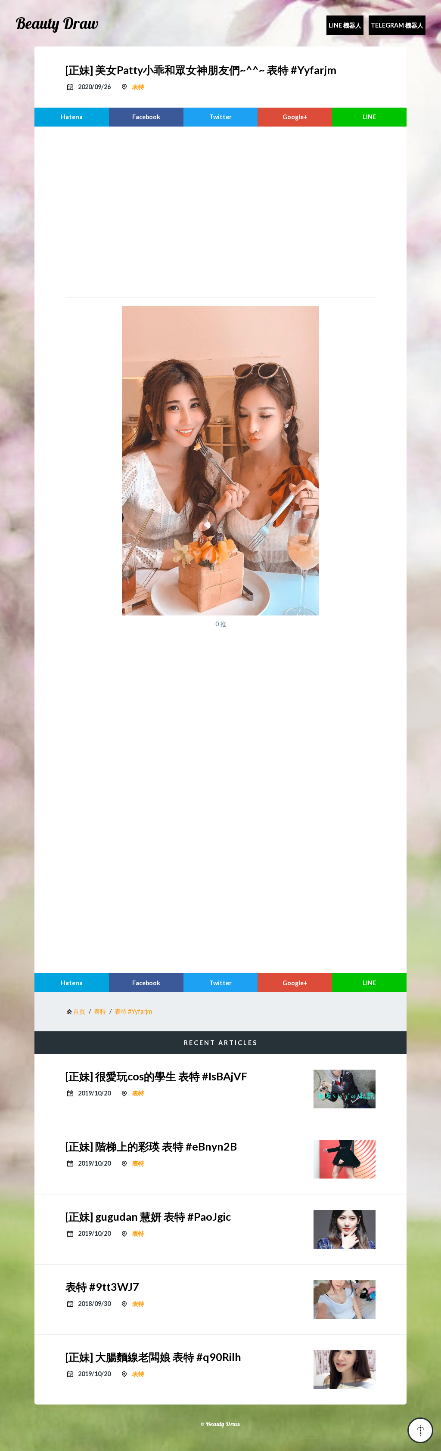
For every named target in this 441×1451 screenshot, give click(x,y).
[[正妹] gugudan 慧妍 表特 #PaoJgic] (345, 1229)
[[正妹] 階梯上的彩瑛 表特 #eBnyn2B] (345, 1159)
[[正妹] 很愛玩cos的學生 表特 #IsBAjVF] (345, 1089)
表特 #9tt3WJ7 (102, 1286)
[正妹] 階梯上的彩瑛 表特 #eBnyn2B (151, 1146)
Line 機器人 (345, 25)
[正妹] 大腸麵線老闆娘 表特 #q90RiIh (153, 1356)
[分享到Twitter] (220, 117)
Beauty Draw (57, 23)
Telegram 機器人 (397, 25)
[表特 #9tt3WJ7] (345, 1299)
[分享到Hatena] (71, 117)
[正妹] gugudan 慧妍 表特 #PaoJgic (148, 1216)
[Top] (420, 1430)
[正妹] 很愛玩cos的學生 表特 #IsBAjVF (156, 1076)
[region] (220, 211)
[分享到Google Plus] (295, 117)
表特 (138, 86)
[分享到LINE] (369, 117)
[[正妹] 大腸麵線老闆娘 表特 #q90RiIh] (345, 1369)
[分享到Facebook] (146, 117)
